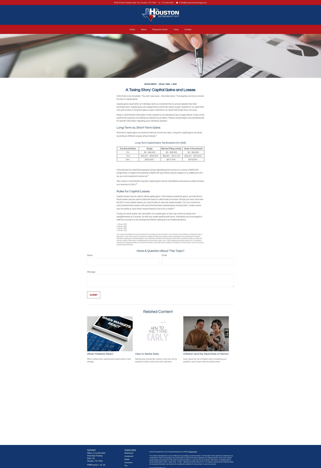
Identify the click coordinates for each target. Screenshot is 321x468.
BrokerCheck (193, 452)
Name (90, 255)
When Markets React (100, 354)
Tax (126, 465)
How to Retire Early (147, 354)
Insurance (128, 462)
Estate (127, 459)
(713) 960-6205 (167, 2)
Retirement (129, 453)
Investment (129, 456)
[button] (132, 29)
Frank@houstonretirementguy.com (193, 2)
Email (164, 255)
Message (91, 271)
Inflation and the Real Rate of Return (206, 354)
